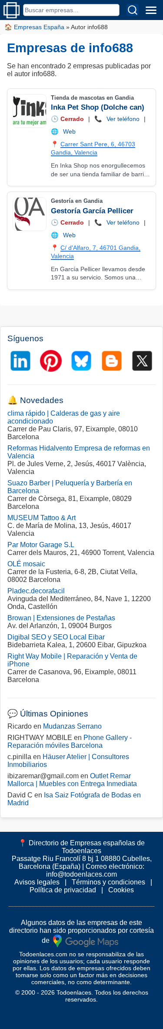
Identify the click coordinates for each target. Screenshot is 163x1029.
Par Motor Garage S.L (40, 544)
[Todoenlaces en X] (142, 361)
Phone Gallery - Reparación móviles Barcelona (69, 741)
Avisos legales (37, 882)
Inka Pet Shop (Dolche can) (97, 107)
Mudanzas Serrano (72, 726)
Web (69, 131)
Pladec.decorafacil (36, 591)
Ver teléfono (123, 118)
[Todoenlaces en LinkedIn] (20, 361)
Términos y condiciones (108, 882)
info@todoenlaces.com (81, 874)
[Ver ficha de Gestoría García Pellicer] (29, 214)
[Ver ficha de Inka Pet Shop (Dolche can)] (29, 111)
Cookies (121, 890)
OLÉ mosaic (26, 564)
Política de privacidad (63, 890)
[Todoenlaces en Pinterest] (51, 361)
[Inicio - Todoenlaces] (11, 10)
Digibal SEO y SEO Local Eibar (56, 637)
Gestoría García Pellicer (92, 211)
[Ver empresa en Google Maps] (85, 940)
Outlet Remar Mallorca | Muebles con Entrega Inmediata (72, 779)
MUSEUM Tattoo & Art (41, 517)
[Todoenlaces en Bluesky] (81, 361)
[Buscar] (132, 10)
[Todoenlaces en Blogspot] (112, 361)
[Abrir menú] (151, 10)
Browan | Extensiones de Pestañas (61, 618)
